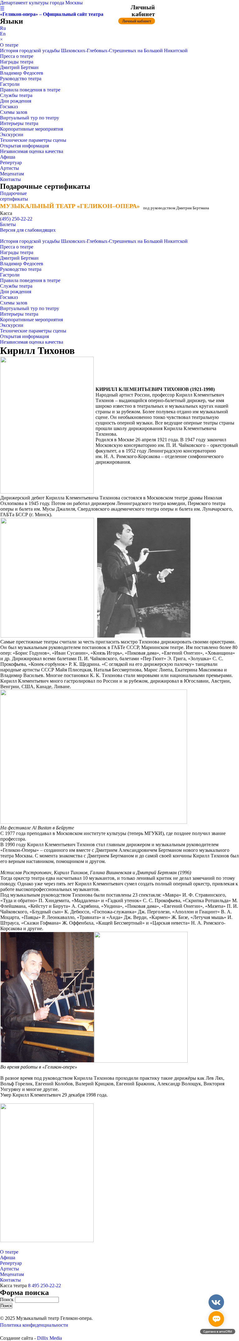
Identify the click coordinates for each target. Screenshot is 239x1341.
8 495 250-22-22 (44, 1285)
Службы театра (16, 95)
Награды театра (16, 61)
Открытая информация (24, 145)
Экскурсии (11, 134)
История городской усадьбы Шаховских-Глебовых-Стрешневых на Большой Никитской (94, 50)
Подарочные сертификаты (14, 196)
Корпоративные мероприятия (31, 129)
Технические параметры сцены (33, 140)
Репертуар (11, 162)
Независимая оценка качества (31, 151)
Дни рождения (15, 101)
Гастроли (10, 84)
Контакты (10, 179)
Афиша (7, 157)
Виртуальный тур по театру (29, 117)
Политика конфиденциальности (34, 1325)
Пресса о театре (16, 56)
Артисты (9, 168)
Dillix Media (49, 1338)
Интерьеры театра (19, 123)
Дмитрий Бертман (19, 67)
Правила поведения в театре (30, 89)
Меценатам (12, 173)
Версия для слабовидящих (28, 230)
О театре (9, 45)
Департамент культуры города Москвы (41, 2)
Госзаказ (9, 106)
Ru (3, 28)
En (3, 33)
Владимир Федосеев (21, 73)
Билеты (8, 224)
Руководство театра (20, 78)
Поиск (7, 1299)
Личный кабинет (136, 21)
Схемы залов (13, 112)
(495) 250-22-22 (16, 218)
